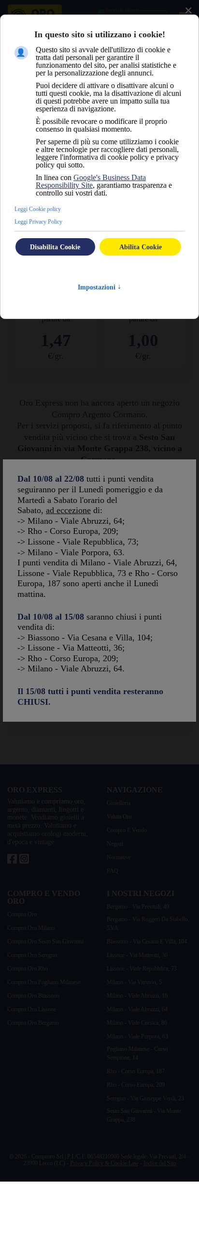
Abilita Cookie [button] (140, 247)
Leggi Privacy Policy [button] (38, 221)
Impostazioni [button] (99, 287)
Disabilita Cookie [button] (55, 247)
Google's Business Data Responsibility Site (91, 181)
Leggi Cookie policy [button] (37, 209)
